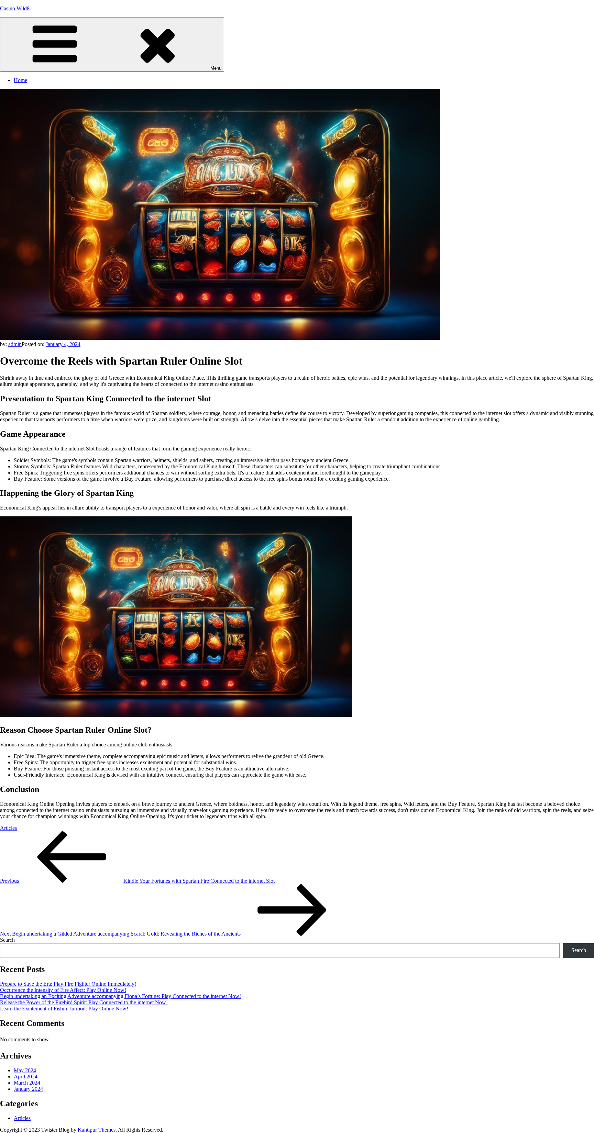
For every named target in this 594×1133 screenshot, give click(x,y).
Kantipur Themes (97, 1130)
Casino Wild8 (15, 8)
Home (20, 80)
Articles (8, 828)
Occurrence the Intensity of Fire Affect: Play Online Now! (63, 990)
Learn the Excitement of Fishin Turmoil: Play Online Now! (64, 1008)
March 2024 (27, 1083)
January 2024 (28, 1089)
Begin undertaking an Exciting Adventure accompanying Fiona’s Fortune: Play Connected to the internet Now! (120, 996)
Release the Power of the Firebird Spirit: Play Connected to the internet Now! (84, 1002)
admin (15, 344)
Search (7, 940)
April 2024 (25, 1076)
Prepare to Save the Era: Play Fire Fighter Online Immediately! (68, 984)
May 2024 (25, 1070)
